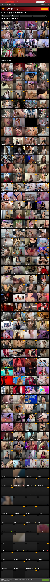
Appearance (6, 15)
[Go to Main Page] (9, 1)
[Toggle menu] (1, 1)
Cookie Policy (9, 580)
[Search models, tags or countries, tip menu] (48, 4)
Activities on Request (39, 15)
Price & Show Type (26, 15)
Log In (47, 1)
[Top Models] (17, 1)
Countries (15, 15)
